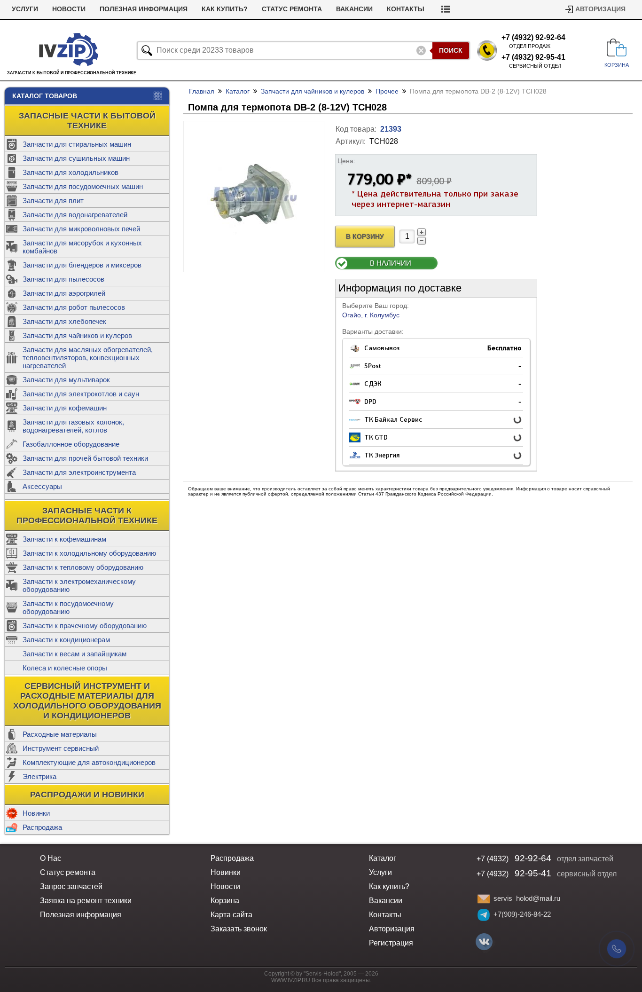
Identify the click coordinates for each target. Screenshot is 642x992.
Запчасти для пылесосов (63, 279)
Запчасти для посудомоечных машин (83, 186)
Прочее (387, 91)
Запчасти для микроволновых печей (81, 229)
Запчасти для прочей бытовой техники (85, 458)
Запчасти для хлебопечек (64, 321)
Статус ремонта (292, 9)
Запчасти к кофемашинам (64, 539)
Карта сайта (231, 915)
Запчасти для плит (53, 201)
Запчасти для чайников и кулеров (77, 335)
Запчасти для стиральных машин (77, 144)
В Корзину (365, 236)
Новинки (36, 813)
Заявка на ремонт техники (86, 901)
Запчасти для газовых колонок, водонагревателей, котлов (73, 426)
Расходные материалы (60, 734)
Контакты (405, 9)
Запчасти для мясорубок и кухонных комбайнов (82, 247)
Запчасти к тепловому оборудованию (83, 567)
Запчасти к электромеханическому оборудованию (79, 585)
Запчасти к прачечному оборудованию (85, 626)
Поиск (450, 50)
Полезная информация (144, 9)
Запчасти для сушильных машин (76, 158)
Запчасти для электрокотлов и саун (81, 394)
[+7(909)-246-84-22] (484, 915)
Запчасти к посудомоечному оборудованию (68, 607)
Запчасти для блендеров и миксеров (82, 265)
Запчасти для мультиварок (66, 380)
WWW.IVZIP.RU (290, 980)
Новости (69, 9)
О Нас (50, 858)
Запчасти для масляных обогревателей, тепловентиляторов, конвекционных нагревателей (88, 358)
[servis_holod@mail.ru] (484, 899)
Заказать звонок (239, 929)
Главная (201, 91)
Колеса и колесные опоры (65, 668)
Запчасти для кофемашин (65, 408)
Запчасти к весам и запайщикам (74, 654)
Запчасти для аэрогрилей (64, 293)
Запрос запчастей (71, 886)
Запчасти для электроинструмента (79, 472)
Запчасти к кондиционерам (66, 640)
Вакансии (354, 9)
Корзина (225, 901)
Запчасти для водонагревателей (75, 215)
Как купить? (225, 9)
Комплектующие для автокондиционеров (89, 762)
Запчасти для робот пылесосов (74, 307)
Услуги (25, 9)
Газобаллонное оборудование (71, 444)
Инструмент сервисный (61, 748)
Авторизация (600, 9)
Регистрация (391, 943)
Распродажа (42, 827)
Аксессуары (42, 486)
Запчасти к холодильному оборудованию (89, 553)
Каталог (238, 91)
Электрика (39, 776)
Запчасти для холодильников (70, 172)
